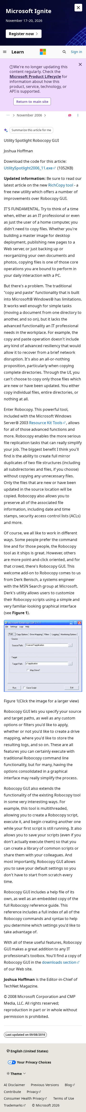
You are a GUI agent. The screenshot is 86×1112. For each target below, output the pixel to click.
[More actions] (78, 115)
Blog (68, 1085)
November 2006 (29, 115)
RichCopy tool (60, 185)
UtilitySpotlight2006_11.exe (28, 168)
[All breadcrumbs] (8, 115)
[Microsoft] (43, 52)
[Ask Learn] (70, 115)
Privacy (32, 1091)
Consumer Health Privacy (24, 1098)
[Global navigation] (5, 52)
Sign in (76, 51)
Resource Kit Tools (45, 422)
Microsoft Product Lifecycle (35, 76)
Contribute (12, 1091)
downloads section (59, 962)
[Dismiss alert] (78, 7)
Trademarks (13, 1105)
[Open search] (64, 52)
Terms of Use (63, 1098)
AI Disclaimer (14, 1085)
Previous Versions (45, 1085)
